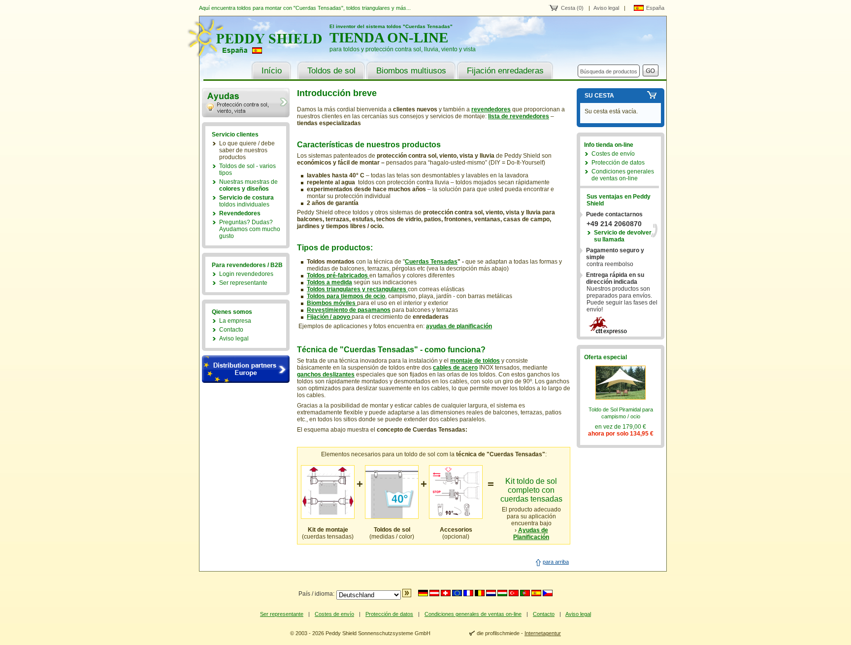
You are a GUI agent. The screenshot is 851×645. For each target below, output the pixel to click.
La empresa (235, 320)
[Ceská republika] (548, 593)
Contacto (231, 329)
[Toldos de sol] (392, 516)
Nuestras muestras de (248, 185)
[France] (468, 593)
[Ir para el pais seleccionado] (406, 595)
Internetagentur (542, 633)
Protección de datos (618, 162)
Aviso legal (606, 8)
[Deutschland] (423, 593)
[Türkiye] (514, 593)
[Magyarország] (502, 593)
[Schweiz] (446, 593)
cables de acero (455, 367)
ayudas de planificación (459, 326)
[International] (457, 593)
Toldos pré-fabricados (338, 275)
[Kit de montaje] (328, 516)
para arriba (556, 562)
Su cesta (599, 95)
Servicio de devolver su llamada (623, 236)
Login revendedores (246, 274)
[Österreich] (434, 593)
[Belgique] (480, 593)
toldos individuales (246, 201)
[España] (536, 593)
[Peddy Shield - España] (260, 54)
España (655, 8)
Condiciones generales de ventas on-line (622, 175)
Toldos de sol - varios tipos (247, 169)
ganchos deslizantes (326, 374)
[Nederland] (491, 593)
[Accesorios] (456, 516)
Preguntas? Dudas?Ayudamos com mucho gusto (249, 229)
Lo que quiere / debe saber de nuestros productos (247, 150)
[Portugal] (525, 593)
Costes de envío (613, 153)
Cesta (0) (572, 8)
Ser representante (243, 282)
